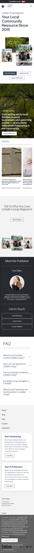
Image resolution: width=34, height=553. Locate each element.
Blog (3, 415)
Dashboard (6, 428)
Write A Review (17, 220)
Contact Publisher (17, 326)
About (4, 410)
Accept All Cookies (9, 540)
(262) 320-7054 (6, 505)
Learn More (9, 456)
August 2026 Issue (17, 78)
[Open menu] (31, 6)
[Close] (31, 517)
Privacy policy (5, 536)
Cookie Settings (8, 549)
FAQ (3, 419)
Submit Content (24, 73)
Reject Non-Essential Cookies (13, 545)
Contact (5, 424)
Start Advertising (10, 73)
